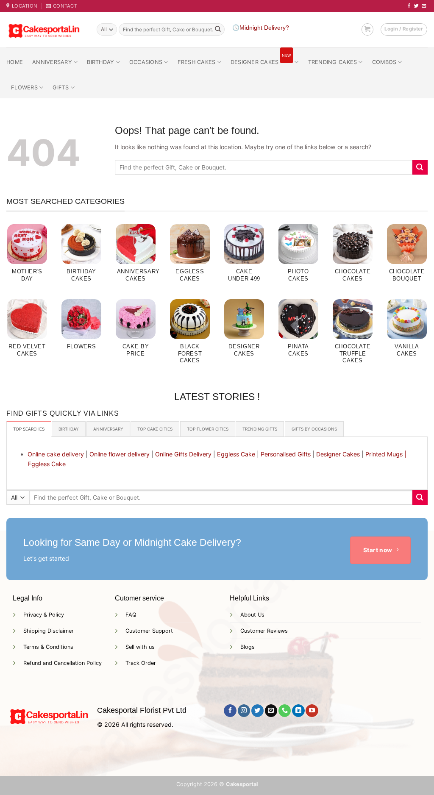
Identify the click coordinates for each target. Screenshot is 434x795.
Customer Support (149, 631)
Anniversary (52, 62)
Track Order (140, 663)
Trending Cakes (332, 62)
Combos (384, 62)
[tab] (28, 429)
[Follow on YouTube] (312, 710)
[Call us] (284, 710)
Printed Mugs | (385, 454)
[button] (367, 29)
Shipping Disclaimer (48, 631)
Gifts (61, 87)
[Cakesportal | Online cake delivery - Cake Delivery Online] (45, 29)
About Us (252, 615)
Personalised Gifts (286, 454)
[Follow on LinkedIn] (298, 710)
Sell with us (140, 647)
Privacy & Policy (43, 615)
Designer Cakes (261, 59)
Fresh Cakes (197, 62)
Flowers (24, 87)
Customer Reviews (264, 631)
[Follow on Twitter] (416, 5)
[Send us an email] (424, 5)
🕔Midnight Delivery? (260, 28)
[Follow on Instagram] (244, 710)
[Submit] (217, 29)
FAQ (130, 615)
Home (14, 62)
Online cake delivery (56, 454)
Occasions (145, 62)
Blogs (247, 647)
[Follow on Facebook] (409, 5)
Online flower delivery (119, 454)
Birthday (100, 62)
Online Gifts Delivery (183, 454)
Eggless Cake (236, 454)
